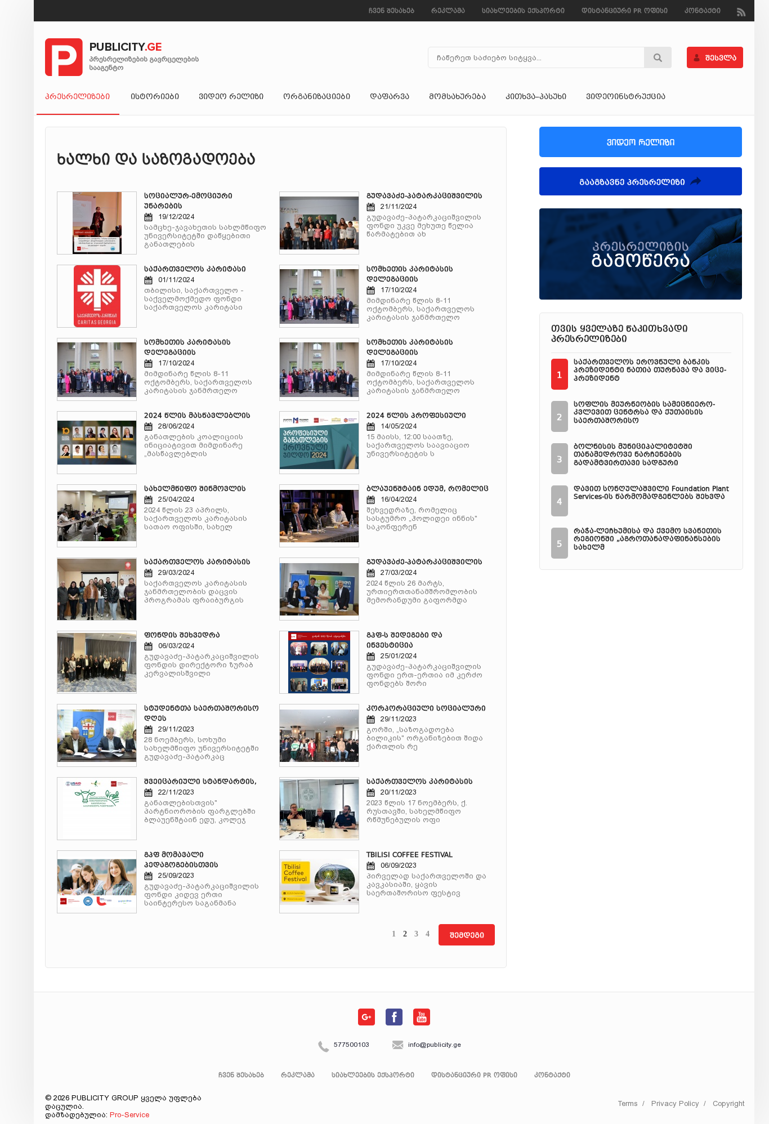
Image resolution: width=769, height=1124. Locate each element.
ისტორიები (155, 97)
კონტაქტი (703, 11)
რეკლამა (448, 11)
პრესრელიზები (77, 97)
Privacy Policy (675, 1103)
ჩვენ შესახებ (391, 11)
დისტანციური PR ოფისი (625, 11)
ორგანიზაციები (316, 97)
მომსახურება (457, 97)
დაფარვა (389, 97)
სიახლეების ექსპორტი (523, 11)
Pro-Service (129, 1114)
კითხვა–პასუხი (536, 97)
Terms (628, 1103)
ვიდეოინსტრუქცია (625, 97)
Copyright (728, 1103)
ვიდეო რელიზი (231, 97)
